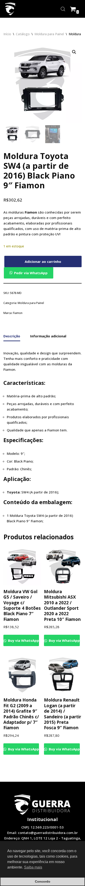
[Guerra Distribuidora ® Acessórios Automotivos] (10, 9)
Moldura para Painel (49, 34)
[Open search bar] (63, 9)
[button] (74, 52)
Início (7, 34)
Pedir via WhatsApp (31, 273)
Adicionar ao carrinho (43, 261)
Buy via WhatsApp (23, 640)
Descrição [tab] (11, 336)
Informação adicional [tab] (48, 336)
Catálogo (23, 34)
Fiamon (17, 313)
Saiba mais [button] (33, 867)
